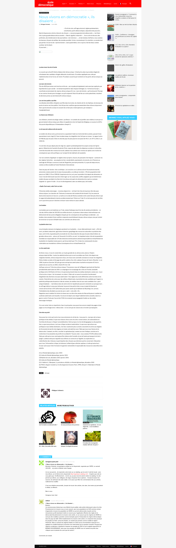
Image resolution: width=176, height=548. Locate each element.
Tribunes (98, 3)
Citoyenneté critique (66, 10)
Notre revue (90, 3)
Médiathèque (107, 3)
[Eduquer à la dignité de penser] (71, 438)
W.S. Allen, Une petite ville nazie (47, 446)
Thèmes (80, 3)
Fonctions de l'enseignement (51, 10)
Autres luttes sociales (45, 444)
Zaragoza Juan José (51, 461)
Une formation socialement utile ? (48, 425)
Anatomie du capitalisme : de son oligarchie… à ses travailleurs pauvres (92, 426)
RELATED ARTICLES (47, 406)
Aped (63, 3)
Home (40, 10)
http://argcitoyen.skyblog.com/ (79, 474)
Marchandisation (65, 422)
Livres (115, 3)
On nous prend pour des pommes (70, 425)
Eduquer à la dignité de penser (69, 446)
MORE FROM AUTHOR (65, 406)
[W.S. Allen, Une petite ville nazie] (49, 438)
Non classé (86, 422)
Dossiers (71, 3)
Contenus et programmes (46, 422)
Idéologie (47, 373)
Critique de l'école (87, 440)
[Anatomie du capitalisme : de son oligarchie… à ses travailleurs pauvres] (93, 416)
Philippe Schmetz (45, 24)
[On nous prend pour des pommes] (71, 416)
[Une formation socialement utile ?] (49, 416)
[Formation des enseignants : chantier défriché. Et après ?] (93, 436)
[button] (130, 4)
